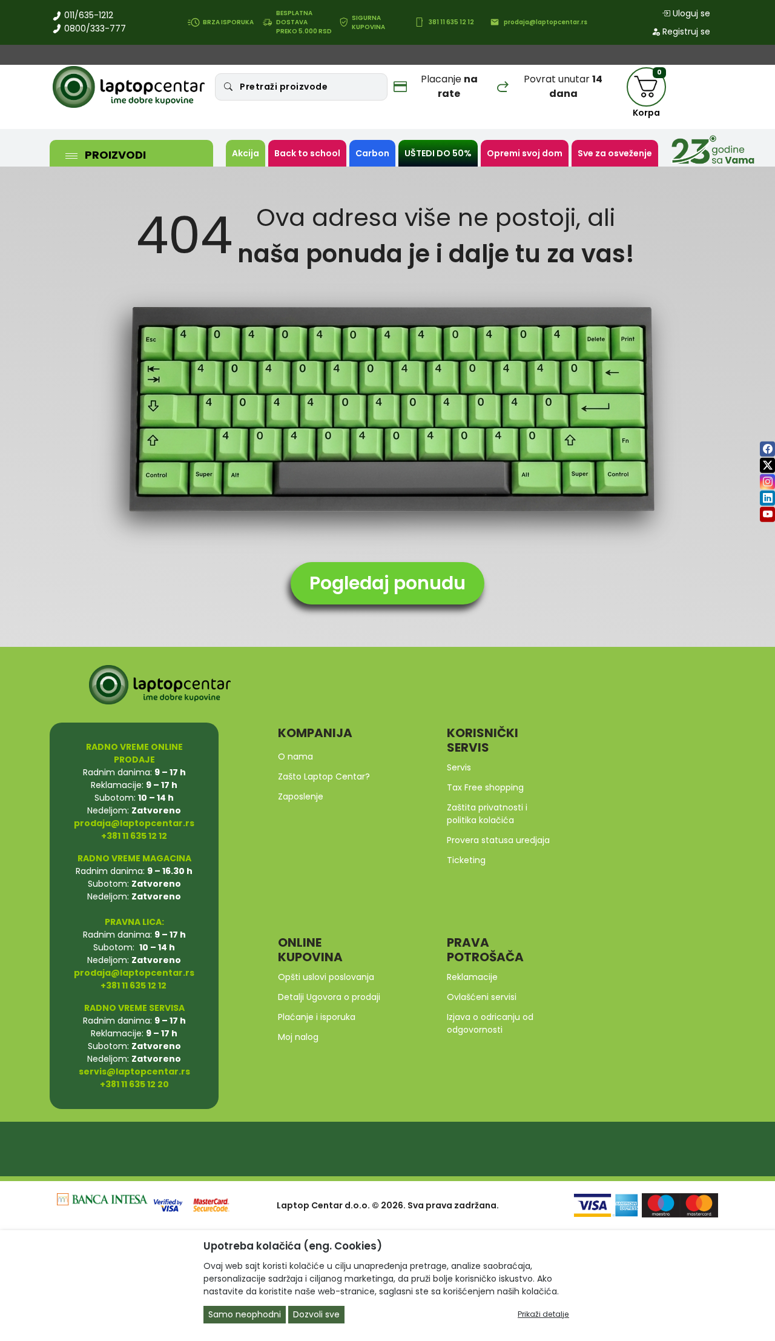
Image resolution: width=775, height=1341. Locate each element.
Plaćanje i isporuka (316, 1017)
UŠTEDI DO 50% (438, 153)
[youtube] (767, 514)
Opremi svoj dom (524, 153)
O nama (295, 756)
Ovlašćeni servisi (481, 997)
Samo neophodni (244, 1314)
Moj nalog (298, 1037)
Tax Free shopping (485, 787)
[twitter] (767, 465)
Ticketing (466, 860)
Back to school (307, 153)
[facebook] (767, 449)
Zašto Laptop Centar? (324, 776)
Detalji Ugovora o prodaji (329, 997)
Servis (459, 767)
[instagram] (767, 481)
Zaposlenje (300, 796)
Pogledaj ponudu (387, 583)
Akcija (245, 153)
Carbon (372, 153)
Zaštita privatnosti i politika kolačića (487, 813)
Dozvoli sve (316, 1314)
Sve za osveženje (615, 153)
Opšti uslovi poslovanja (326, 977)
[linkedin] (767, 498)
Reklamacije (472, 977)
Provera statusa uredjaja (498, 840)
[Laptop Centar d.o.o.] (129, 87)
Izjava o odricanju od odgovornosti (490, 1023)
